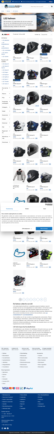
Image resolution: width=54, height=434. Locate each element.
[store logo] (13, 6)
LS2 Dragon (5, 72)
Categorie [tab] (4, 107)
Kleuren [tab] (4, 93)
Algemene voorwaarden (14, 432)
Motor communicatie (43, 357)
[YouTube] (5, 428)
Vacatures (40, 399)
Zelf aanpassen (26, 228)
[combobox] (40, 6)
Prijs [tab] (3, 97)
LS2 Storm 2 (5, 79)
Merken (8, 11)
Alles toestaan (44, 228)
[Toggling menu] (2, 6)
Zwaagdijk (22, 408)
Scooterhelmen (6, 357)
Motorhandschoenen (25, 362)
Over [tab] (44, 208)
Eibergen (22, 401)
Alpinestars (5, 372)
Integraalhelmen (6, 364)
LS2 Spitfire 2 (6, 76)
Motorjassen (23, 355)
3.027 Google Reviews (7, 2)
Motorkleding (23, 353)
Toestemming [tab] (9, 208)
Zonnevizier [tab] (5, 115)
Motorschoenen (24, 366)
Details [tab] (27, 208)
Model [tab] (3, 111)
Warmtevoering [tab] (5, 137)
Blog (39, 401)
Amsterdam (23, 397)
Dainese (4, 374)
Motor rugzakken (42, 364)
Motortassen (41, 362)
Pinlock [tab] (4, 119)
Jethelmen (5, 362)
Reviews (40, 397)
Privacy (22, 432)
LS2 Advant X (6, 64)
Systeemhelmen (6, 360)
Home (2, 11)
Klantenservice (6, 395)
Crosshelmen (6, 366)
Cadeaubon (41, 403)
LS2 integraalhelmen (28, 314)
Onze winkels (23, 395)
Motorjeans (23, 360)
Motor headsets (42, 360)
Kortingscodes (41, 406)
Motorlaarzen (23, 364)
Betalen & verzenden (8, 401)
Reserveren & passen (8, 397)
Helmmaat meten (6, 408)
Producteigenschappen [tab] (5, 102)
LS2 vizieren (5, 56)
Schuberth (5, 379)
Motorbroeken (23, 357)
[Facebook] (8, 428)
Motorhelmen (6, 355)
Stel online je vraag (7, 424)
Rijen (21, 406)
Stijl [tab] (3, 127)
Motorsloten (41, 366)
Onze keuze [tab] (5, 142)
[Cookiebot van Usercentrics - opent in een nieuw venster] (46, 205)
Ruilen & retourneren (7, 399)
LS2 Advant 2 (6, 70)
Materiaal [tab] (4, 123)
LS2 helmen (15, 11)
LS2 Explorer (6, 74)
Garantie (4, 403)
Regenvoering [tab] (5, 131)
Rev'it (4, 376)
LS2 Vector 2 (6, 83)
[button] (51, 2)
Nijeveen (22, 403)
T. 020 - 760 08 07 (7, 413)
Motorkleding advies (7, 406)
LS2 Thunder (6, 81)
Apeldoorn (22, 399)
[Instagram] (2, 428)
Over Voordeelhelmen (43, 395)
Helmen (4, 353)
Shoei (4, 383)
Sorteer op (37, 34)
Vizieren (40, 355)
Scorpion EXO (6, 381)
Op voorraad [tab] (5, 88)
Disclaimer (28, 432)
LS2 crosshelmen (7, 50)
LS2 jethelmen (6, 40)
